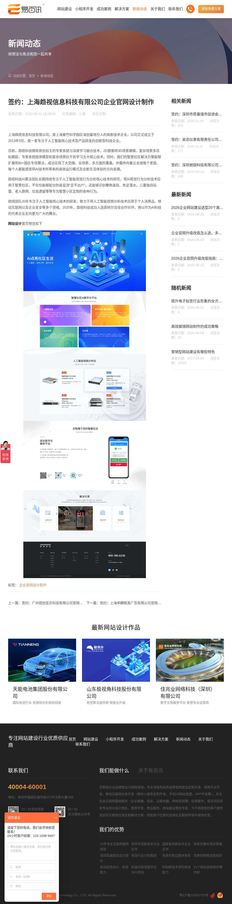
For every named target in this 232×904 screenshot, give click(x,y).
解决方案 (161, 739)
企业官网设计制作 (32, 585)
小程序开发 (115, 739)
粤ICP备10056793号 (193, 895)
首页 (32, 76)
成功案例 (139, 739)
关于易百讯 (150, 770)
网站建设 (91, 739)
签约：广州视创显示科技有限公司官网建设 (54, 603)
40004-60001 (27, 787)
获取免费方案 (211, 9)
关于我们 (205, 739)
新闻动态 (47, 76)
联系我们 (82, 744)
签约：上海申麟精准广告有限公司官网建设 (132, 603)
